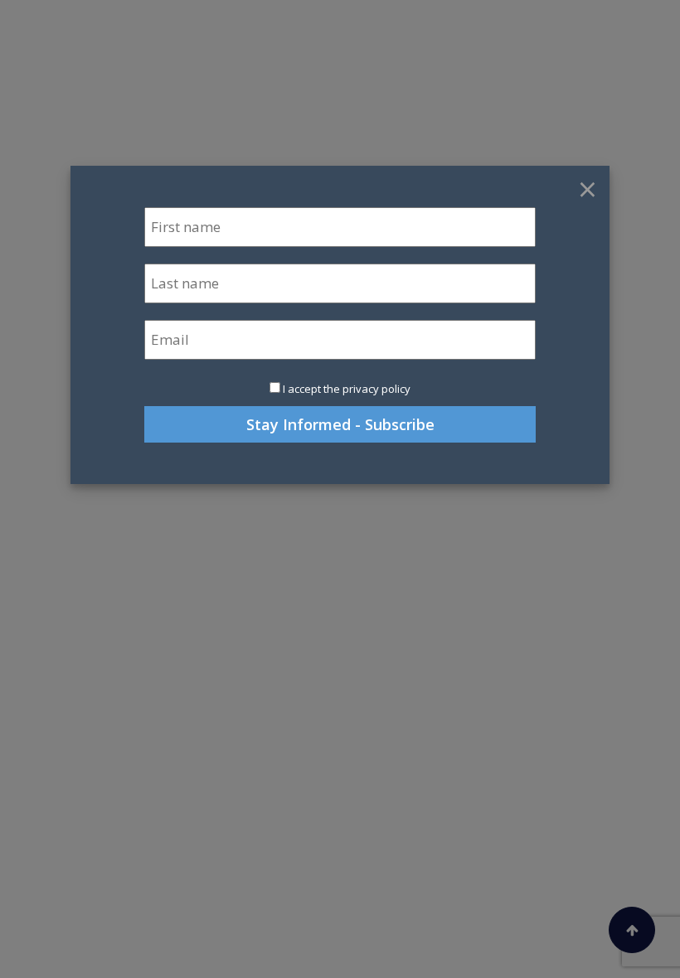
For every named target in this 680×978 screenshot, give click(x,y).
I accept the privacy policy (346, 388)
